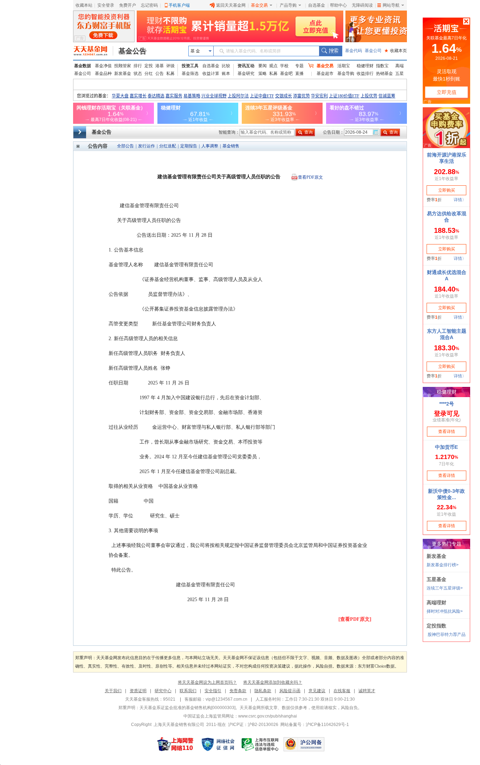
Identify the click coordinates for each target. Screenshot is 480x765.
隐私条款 (262, 690)
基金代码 (353, 50)
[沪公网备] (304, 744)
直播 (299, 73)
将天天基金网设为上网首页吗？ (207, 682)
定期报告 (188, 146)
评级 (170, 65)
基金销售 (230, 146)
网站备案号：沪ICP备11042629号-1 (314, 724)
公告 (159, 73)
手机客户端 (179, 5)
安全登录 (105, 5)
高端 (399, 65)
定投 (148, 65)
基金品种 (103, 73)
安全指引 (213, 690)
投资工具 (190, 65)
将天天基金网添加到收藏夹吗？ (272, 682)
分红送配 (167, 146)
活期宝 (343, 65)
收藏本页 (395, 50)
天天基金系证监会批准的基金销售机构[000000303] (187, 707)
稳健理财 (365, 65)
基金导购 (345, 73)
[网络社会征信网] (218, 744)
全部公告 (125, 146)
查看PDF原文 (310, 177)
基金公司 (373, 50)
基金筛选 (190, 73)
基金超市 (325, 73)
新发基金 (122, 73)
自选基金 (316, 5)
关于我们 (113, 690)
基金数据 (82, 65)
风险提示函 (289, 690)
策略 (262, 73)
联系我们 (188, 690)
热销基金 (384, 73)
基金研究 (246, 73)
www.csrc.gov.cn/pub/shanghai (267, 716)
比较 (226, 65)
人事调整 (209, 146)
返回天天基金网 (231, 5)
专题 (299, 65)
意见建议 (317, 690)
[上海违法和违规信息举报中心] (260, 744)
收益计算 (210, 73)
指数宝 (382, 65)
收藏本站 (84, 5)
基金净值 (103, 65)
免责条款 (237, 690)
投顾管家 (122, 65)
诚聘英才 (366, 690)
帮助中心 (338, 5)
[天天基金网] (93, 51)
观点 (273, 65)
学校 (284, 65)
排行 (138, 65)
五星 (399, 73)
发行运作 (146, 146)
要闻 (262, 65)
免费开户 (127, 5)
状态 (138, 73)
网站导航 (391, 5)
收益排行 (365, 73)
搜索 (330, 51)
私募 (170, 73)
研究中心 (163, 690)
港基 (159, 65)
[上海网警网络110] (175, 744)
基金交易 (259, 5)
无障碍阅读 (362, 5)
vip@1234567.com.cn (226, 699)
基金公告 (132, 51)
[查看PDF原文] (354, 619)
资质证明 (138, 690)
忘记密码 (149, 5)
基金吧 (286, 73)
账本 (226, 73)
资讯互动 (246, 65)
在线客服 (341, 690)
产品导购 (288, 5)
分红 (148, 73)
